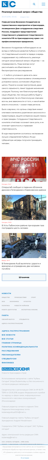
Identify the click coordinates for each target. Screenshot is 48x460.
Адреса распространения (12, 323)
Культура (27, 301)
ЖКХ (3, 301)
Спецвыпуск (24, 319)
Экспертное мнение (29, 309)
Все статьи (8, 339)
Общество (25, 17)
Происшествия (20, 297)
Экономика (14, 301)
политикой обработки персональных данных (18, 449)
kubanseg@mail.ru (9, 437)
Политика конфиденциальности (20, 347)
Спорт (33, 297)
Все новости (8, 335)
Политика (6, 305)
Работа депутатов (9, 309)
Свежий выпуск (8, 319)
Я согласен (25, 458)
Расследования (10, 351)
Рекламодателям (11, 355)
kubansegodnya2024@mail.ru (14, 412)
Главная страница (12, 343)
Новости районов (21, 305)
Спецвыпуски (9, 359)
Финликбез (8, 363)
